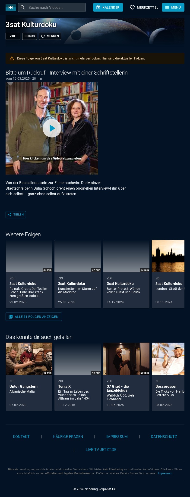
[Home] (12, 7)
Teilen (15, 215)
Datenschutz (164, 436)
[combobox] (56, 7)
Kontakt (21, 436)
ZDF (13, 36)
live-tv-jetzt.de (101, 449)
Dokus (30, 36)
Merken (50, 36)
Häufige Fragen (68, 436)
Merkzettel (144, 7)
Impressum (117, 436)
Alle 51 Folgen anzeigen (33, 316)
